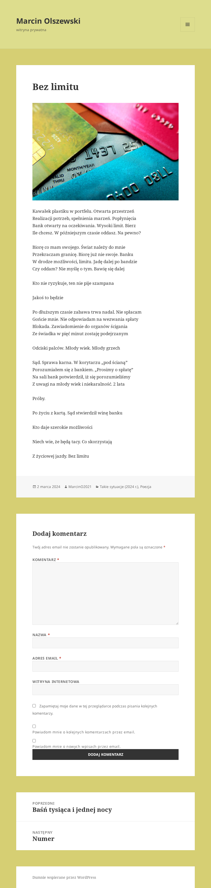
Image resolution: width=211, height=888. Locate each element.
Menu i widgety (188, 31)
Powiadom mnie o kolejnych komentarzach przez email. (83, 732)
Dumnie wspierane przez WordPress (64, 877)
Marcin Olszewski (48, 21)
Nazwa (41, 634)
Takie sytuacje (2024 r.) (119, 486)
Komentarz (45, 559)
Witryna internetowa (56, 681)
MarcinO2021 (80, 486)
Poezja (145, 486)
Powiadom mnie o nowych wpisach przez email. (76, 746)
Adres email (46, 658)
